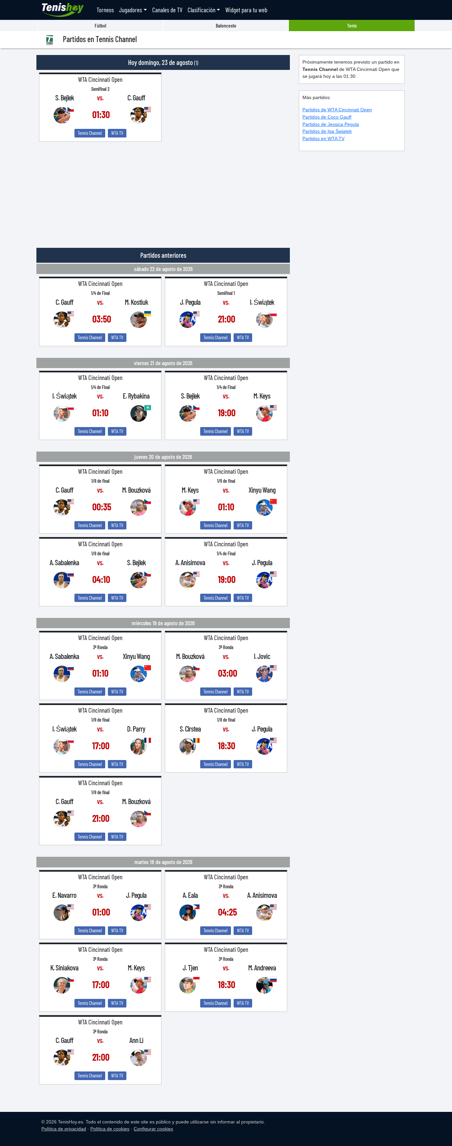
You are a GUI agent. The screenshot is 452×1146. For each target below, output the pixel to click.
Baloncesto (226, 25)
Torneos (105, 10)
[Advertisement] (163, 191)
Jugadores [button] (130, 10)
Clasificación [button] (201, 10)
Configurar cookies (153, 1128)
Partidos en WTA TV (323, 138)
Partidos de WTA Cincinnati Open (337, 109)
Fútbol (100, 25)
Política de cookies (109, 1128)
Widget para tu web (246, 10)
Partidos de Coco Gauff (326, 117)
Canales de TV (167, 10)
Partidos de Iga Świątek (327, 131)
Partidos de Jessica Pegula (330, 124)
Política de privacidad (63, 1128)
